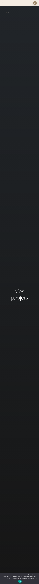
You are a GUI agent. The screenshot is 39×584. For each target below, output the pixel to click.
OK (20, 581)
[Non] (37, 578)
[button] (35, 3)
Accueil (4, 12)
